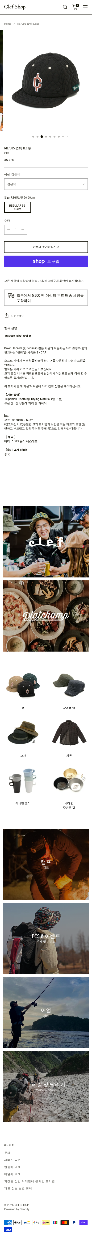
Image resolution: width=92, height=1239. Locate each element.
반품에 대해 (12, 1167)
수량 (7, 220)
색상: (12, 174)
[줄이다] (8, 229)
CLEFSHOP (22, 1205)
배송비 (49, 280)
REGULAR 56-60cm (17, 207)
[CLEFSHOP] (14, 7)
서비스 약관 (12, 1160)
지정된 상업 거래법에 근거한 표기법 (29, 1181)
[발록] (65, 7)
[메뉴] (85, 7)
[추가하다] (23, 229)
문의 (7, 1152)
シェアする (17, 316)
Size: (19, 197)
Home (7, 23)
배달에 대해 (12, 1174)
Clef (6, 153)
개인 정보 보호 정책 (18, 1188)
